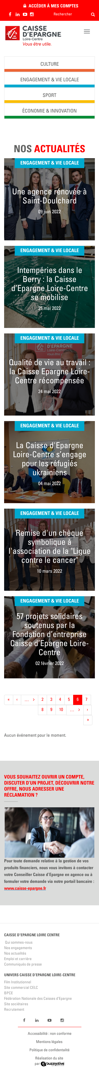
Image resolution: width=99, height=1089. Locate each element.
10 (63, 710)
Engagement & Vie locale (49, 163)
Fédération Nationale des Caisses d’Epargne (38, 999)
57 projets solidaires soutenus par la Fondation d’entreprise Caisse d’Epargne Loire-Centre (49, 635)
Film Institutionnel (17, 982)
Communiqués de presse (23, 965)
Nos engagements (18, 948)
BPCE (8, 993)
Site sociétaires (16, 1004)
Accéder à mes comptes (53, 5)
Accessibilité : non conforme (50, 1034)
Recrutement (14, 1010)
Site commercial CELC (21, 988)
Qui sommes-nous (18, 943)
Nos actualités (15, 954)
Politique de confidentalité (49, 1050)
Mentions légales (49, 1042)
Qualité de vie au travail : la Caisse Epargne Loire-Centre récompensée (49, 372)
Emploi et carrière (18, 959)
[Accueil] (33, 36)
